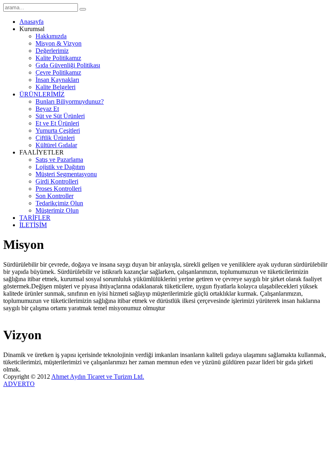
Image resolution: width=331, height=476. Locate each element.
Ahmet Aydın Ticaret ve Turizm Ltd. (97, 376)
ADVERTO (19, 383)
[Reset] (83, 9)
